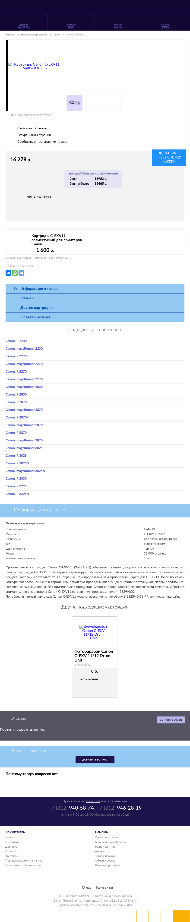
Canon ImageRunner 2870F (25, 425)
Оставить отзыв (171, 720)
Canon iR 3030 (16, 478)
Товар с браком (105, 856)
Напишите (93, 801)
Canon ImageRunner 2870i (25, 440)
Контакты (11, 856)
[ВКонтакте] (8, 273)
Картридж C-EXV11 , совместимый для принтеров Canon (57, 240)
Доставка (11, 846)
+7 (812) (71, 808)
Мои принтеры (143, 916)
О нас (87, 887)
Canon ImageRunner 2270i (25, 379)
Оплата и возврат (35, 317)
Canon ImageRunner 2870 (24, 410)
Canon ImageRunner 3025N (25, 471)
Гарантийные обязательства (23, 865)
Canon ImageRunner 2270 (24, 364)
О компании (13, 842)
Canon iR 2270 (16, 356)
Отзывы (27, 298)
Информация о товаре (39, 289)
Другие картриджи (37, 308)
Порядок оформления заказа (23, 860)
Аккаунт (100, 851)
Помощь (155, 916)
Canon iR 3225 (16, 486)
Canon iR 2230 (16, 341)
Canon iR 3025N (17, 463)
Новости (10, 837)
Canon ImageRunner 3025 (24, 448)
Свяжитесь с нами (106, 837)
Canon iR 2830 (16, 394)
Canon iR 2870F (17, 417)
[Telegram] (21, 273)
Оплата (10, 851)
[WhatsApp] (15, 273)
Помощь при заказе (107, 865)
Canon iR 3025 (16, 455)
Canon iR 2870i (17, 432)
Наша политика (105, 846)
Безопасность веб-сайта (110, 842)
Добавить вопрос (95, 760)
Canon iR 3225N (17, 494)
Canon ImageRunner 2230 (24, 348)
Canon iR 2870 (16, 402)
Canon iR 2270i (17, 371)
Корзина (167, 916)
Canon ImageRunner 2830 (24, 387)
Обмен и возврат (106, 860)
